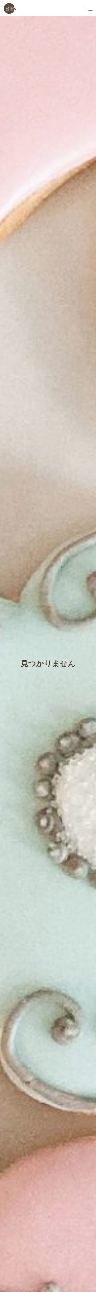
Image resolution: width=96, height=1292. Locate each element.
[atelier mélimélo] (9, 8)
